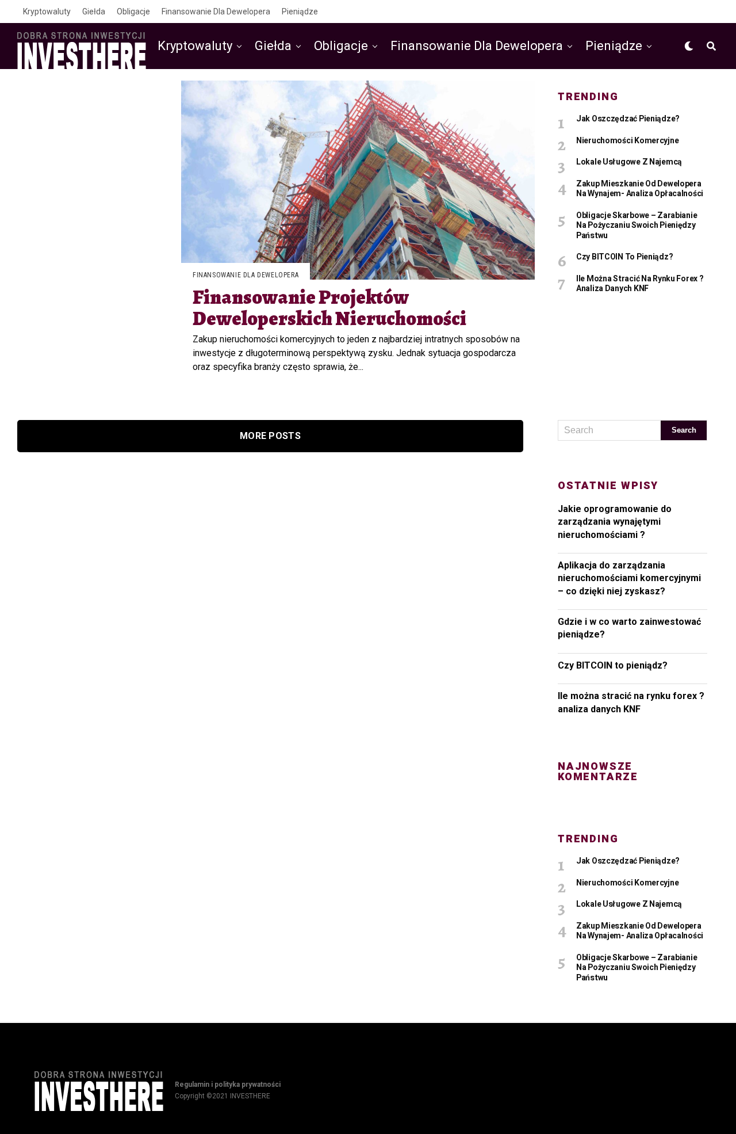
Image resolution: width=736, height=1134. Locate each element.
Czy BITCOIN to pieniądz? (613, 665)
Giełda (93, 11)
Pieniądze (300, 11)
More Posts (270, 435)
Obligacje (133, 11)
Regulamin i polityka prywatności (228, 1084)
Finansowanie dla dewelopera (216, 11)
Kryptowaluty (47, 11)
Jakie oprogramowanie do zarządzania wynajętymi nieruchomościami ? (615, 521)
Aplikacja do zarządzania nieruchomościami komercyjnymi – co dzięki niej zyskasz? (629, 578)
